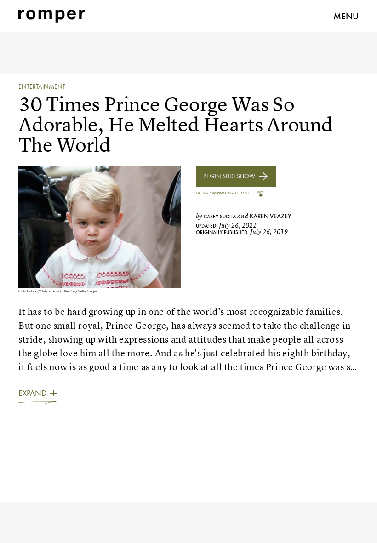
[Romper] (51, 16)
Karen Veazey (270, 216)
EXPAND (32, 393)
